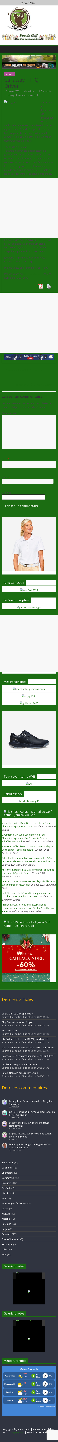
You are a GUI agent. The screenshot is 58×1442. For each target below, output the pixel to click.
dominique (29, 91)
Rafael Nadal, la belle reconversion (20, 1072)
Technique (7, 1244)
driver (18, 95)
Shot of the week (11, 1239)
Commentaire (10, 413)
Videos (5, 1249)
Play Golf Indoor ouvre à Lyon (17, 1022)
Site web (6, 492)
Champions (8, 1172)
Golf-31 (13, 1111)
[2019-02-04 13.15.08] (36, 1275)
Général (6, 1188)
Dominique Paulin (15, 1432)
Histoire (6, 1193)
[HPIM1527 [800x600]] (22, 1323)
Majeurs (6, 1213)
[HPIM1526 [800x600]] (36, 1323)
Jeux (4, 1198)
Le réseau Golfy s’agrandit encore (19, 1064)
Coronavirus (8, 1177)
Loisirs (5, 1208)
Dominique (14, 1144)
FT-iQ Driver (27, 95)
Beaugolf (14, 1101)
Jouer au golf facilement (14, 1203)
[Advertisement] (29, 208)
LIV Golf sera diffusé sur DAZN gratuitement (25, 1039)
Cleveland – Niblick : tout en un (25, 370)
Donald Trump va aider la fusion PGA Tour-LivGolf (28, 1047)
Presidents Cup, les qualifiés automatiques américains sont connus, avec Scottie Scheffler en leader (28, 908)
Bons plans (7, 1162)
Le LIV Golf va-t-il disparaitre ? (17, 1013)
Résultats (6, 1234)
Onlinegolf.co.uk (32, 273)
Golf (36, 95)
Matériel (9, 74)
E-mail (6, 477)
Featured (6, 1182)
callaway (10, 95)
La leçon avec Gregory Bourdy (33, 384)
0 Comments (45, 91)
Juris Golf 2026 (9, 1030)
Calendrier (7, 1167)
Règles (5, 1228)
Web (4, 1254)
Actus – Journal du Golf (19, 815)
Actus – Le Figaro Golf (19, 926)
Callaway (41, 239)
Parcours (6, 1223)
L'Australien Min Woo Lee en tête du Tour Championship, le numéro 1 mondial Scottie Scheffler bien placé (24, 838)
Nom (5, 459)
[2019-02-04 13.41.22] (22, 1275)
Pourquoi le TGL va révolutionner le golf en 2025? (27, 1055)
